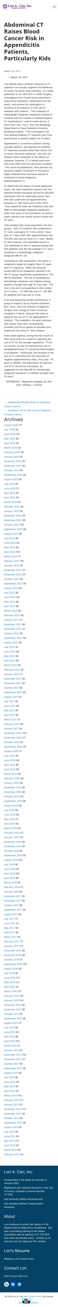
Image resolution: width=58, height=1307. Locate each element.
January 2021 (11, 728)
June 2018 (9, 869)
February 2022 (12, 669)
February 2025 (12, 506)
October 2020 (11, 742)
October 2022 (11, 633)
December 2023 (13, 570)
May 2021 (9, 710)
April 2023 (9, 606)
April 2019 (9, 823)
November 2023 (13, 574)
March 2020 (10, 774)
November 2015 (12, 1009)
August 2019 (11, 805)
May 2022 (9, 656)
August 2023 (11, 588)
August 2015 (11, 1023)
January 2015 (11, 1050)
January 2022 (11, 674)
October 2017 (11, 905)
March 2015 (10, 1045)
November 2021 (12, 683)
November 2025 (13, 465)
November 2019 (12, 792)
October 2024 (11, 524)
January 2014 (11, 1104)
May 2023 (9, 601)
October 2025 (11, 470)
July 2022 (9, 647)
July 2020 (9, 755)
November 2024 (13, 520)
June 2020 (10, 760)
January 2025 (11, 511)
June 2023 (10, 597)
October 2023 (11, 579)
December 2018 (12, 842)
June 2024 (10, 543)
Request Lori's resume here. (19, 1258)
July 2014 (9, 1077)
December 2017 (12, 896)
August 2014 (11, 1073)
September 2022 (13, 638)
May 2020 (9, 764)
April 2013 (9, 1145)
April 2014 (9, 1091)
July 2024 (9, 538)
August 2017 (11, 914)
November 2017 (12, 900)
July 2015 (9, 1027)
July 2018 (9, 864)
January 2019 (11, 837)
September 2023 (13, 583)
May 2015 (9, 1036)
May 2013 (9, 1141)
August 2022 (11, 642)
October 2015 (11, 1014)
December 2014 (12, 1054)
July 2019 (9, 810)
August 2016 (11, 968)
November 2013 (12, 1113)
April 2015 (9, 1041)
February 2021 (12, 724)
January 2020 (11, 783)
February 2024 (12, 561)
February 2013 (12, 1154)
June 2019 (9, 814)
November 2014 (12, 1059)
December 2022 (12, 624)
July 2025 (9, 484)
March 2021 (10, 719)
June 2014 (9, 1082)
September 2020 (13, 746)
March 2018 (10, 882)
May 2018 (9, 873)
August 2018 (11, 860)
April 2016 (9, 986)
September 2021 (13, 692)
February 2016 (12, 996)
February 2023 (12, 615)
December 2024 (13, 515)
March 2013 (10, 1150)
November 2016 (12, 955)
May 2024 (9, 547)
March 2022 (10, 665)
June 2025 (10, 488)
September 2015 (13, 1018)
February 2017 (12, 941)
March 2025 (10, 502)
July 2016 (9, 973)
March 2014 (10, 1095)
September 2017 (13, 909)
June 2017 (9, 923)
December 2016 (12, 950)
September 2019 (13, 801)
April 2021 (9, 715)
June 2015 (9, 1032)
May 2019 (9, 819)
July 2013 (9, 1131)
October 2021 (11, 687)
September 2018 (13, 855)
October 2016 (11, 959)
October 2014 (11, 1063)
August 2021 (11, 697)
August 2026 (11, 425)
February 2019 (12, 832)
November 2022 (13, 629)
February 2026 (12, 452)
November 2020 (13, 737)
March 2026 (10, 447)
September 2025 (13, 475)
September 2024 (13, 529)
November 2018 (12, 846)
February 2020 (12, 778)
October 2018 (11, 851)
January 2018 (11, 891)
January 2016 (11, 1000)
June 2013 (9, 1136)
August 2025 (11, 479)
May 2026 (9, 438)
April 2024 (9, 552)
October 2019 (11, 796)
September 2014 (13, 1068)
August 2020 (11, 751)
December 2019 (12, 787)
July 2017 (9, 919)
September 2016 (13, 964)
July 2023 (9, 592)
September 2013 (13, 1122)
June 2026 (10, 434)
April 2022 (9, 660)
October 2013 (11, 1118)
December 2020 (13, 733)
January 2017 (11, 946)
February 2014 (12, 1100)
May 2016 (9, 982)
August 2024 (11, 533)
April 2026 (9, 443)
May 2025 (9, 493)
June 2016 (9, 977)
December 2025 (12, 461)
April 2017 (9, 932)
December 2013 (12, 1109)
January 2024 (11, 565)
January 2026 (11, 456)
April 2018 (9, 878)
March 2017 (10, 937)
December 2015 (12, 1005)
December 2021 (12, 678)
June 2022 (10, 651)
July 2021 (9, 701)
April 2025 (9, 497)
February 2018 (12, 887)
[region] (29, 1284)
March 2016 (10, 991)
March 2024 (10, 556)
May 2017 (9, 928)
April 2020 (9, 769)
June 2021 (9, 706)
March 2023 (10, 610)
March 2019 (10, 828)
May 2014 (9, 1086)
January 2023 (11, 620)
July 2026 (9, 429)
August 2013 (11, 1127)
